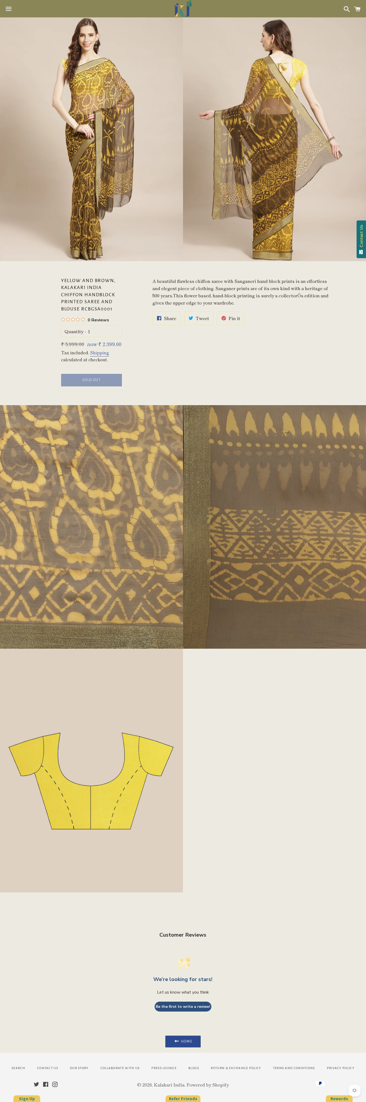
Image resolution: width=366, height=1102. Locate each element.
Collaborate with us (120, 1068)
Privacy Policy (340, 1068)
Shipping (99, 352)
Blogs (193, 1068)
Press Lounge (164, 1068)
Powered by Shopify (207, 1084)
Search (18, 1068)
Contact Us (47, 1068)
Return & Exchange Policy (236, 1068)
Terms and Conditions (294, 1068)
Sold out (91, 380)
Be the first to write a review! (183, 1006)
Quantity (74, 331)
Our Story (79, 1068)
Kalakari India (169, 1084)
